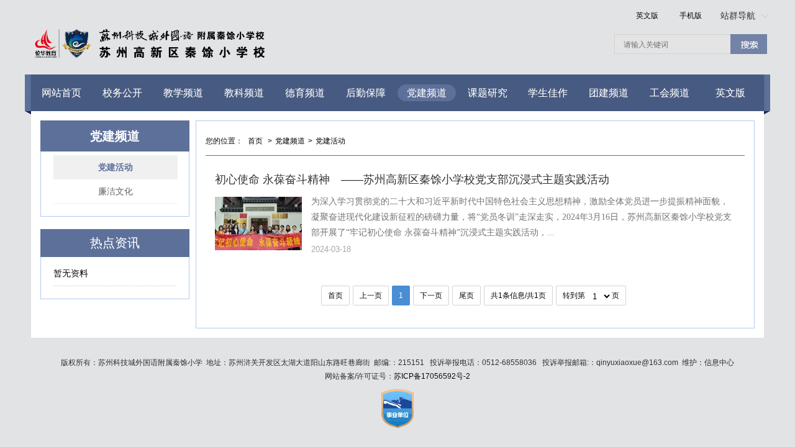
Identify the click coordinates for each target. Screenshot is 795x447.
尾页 (466, 295)
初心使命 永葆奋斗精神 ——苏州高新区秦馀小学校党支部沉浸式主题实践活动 (412, 179)
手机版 (690, 15)
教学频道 (183, 93)
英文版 (647, 15)
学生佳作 (548, 93)
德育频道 (305, 93)
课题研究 (487, 93)
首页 (255, 141)
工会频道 (669, 93)
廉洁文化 (115, 191)
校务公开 (122, 93)
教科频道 (244, 93)
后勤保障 (366, 93)
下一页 (431, 295)
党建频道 (427, 93)
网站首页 (61, 93)
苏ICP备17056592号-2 (432, 376)
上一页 (371, 295)
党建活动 (115, 167)
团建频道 (609, 93)
